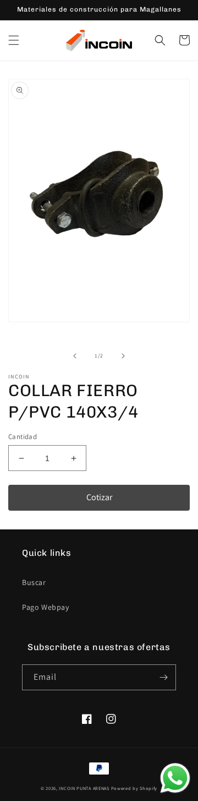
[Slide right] (123, 356)
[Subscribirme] (163, 677)
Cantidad (22, 436)
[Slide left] (75, 356)
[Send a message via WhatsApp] (175, 778)
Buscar (34, 582)
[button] (14, 40)
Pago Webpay (45, 607)
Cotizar (99, 497)
